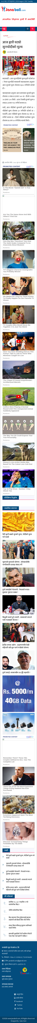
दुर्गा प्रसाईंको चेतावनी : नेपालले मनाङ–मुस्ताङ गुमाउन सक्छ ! (16, 591)
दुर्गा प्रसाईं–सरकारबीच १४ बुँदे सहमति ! (16, 672)
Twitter (19, 1005)
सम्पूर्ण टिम (20, 994)
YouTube (20, 1008)
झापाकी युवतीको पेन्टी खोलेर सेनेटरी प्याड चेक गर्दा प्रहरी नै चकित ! (20, 935)
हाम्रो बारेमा (19, 998)
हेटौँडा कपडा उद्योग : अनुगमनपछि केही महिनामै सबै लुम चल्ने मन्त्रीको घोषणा (15, 646)
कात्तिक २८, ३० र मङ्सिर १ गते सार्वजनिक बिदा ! (18, 903)
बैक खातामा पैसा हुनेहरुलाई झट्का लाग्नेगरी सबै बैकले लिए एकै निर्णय (20, 918)
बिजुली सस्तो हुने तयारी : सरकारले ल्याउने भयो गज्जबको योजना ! (17, 619)
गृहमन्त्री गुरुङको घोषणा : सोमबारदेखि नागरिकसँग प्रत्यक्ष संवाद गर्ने (15, 563)
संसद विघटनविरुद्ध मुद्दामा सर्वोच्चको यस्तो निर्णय (20, 926)
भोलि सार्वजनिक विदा (15, 910)
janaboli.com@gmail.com (18, 960)
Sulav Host (23, 1021)
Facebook (19, 1001)
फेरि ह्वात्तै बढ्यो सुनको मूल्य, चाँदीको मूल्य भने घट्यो (17, 536)
